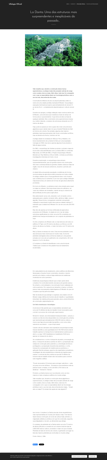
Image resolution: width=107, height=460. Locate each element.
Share (36, 444)
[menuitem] (68, 4)
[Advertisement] (53, 77)
